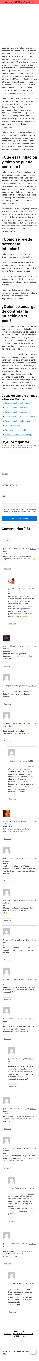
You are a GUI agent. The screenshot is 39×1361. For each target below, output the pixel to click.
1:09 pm (33, 900)
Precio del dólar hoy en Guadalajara (20, 416)
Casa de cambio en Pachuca (17, 421)
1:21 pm (33, 821)
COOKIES (8, 1334)
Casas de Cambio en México (19, 2)
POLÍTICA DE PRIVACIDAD (23, 1334)
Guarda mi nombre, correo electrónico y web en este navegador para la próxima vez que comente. (19, 510)
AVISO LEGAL (19, 1331)
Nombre (6, 474)
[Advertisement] (19, 24)
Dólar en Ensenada (13, 425)
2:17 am (33, 723)
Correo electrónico (11, 485)
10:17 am (31, 766)
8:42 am (31, 589)
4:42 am (33, 549)
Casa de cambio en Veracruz (17, 403)
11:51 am (31, 1059)
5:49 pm (33, 686)
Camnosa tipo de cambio (16, 430)
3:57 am (33, 646)
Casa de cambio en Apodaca (17, 412)
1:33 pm (33, 1148)
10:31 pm (33, 858)
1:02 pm (33, 1109)
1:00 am (33, 940)
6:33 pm (31, 1194)
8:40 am (33, 979)
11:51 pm (33, 1019)
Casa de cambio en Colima (16, 407)
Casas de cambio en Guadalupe (18, 434)
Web (3, 496)
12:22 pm (31, 1284)
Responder (7, 569)
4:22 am (33, 1244)
